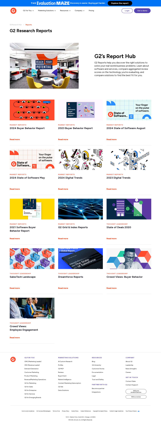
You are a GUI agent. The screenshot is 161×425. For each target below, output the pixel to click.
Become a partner (98, 388)
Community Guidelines (28, 411)
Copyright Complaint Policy (100, 411)
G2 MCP (61, 369)
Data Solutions (63, 390)
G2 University (96, 365)
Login (127, 11)
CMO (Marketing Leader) (32, 361)
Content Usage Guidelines (116, 411)
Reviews (61, 372)
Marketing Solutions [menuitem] (46, 10)
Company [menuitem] (78, 10)
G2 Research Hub (16, 25)
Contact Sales (131, 381)
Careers (128, 372)
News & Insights (131, 369)
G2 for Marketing (30, 383)
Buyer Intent (62, 376)
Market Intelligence (64, 379)
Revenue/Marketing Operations (35, 379)
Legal (94, 376)
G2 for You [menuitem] (27, 10)
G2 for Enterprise (30, 390)
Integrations (96, 392)
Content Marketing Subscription (69, 383)
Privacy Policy (65, 411)
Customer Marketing (31, 372)
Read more (15, 139)
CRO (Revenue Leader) (32, 365)
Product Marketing (30, 376)
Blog (93, 361)
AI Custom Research (65, 361)
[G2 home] (13, 10)
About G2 (129, 361)
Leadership (129, 365)
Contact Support (132, 385)
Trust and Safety (98, 379)
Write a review (136, 397)
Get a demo (142, 11)
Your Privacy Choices (131, 411)
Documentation (97, 372)
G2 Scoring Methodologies (43, 411)
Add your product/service (136, 391)
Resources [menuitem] (64, 10)
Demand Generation (31, 369)
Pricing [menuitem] (91, 10)
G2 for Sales (28, 387)
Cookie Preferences (86, 411)
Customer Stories (98, 369)
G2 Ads (60, 387)
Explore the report (119, 3)
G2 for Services (29, 394)
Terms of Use (56, 411)
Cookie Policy (74, 411)
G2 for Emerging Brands (32, 397)
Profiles (60, 365)
